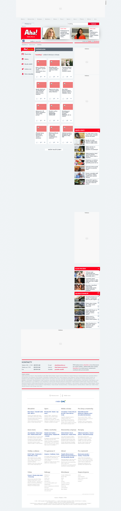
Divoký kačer (38, 454)
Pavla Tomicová (47, 383)
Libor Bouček (85, 380)
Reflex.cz (89, 19)
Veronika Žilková (81, 384)
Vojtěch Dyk (88, 384)
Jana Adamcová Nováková (67, 378)
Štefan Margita (91, 383)
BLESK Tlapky (31, 454)
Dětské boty (63, 486)
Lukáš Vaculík (52, 381)
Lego (62, 479)
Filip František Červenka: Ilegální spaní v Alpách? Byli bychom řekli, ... (35, 458)
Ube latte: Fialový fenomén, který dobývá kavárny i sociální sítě (84, 443)
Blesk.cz (23, 19)
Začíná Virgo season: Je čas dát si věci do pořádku (51, 460)
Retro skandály (29, 74)
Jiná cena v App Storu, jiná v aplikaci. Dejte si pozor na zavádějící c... (51, 444)
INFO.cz (33, 413)
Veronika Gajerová (72, 384)
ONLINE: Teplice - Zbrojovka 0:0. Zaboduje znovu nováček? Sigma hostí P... (51, 416)
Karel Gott (58, 380)
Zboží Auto (46, 487)
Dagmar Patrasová (73, 375)
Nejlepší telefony (48, 434)
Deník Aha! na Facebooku (23, 41)
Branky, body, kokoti (38, 475)
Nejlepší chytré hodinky (50, 433)
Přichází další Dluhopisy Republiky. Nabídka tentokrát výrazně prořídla (68, 443)
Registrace (24, 26)
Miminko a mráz (88, 413)
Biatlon (54, 411)
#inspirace (47, 454)
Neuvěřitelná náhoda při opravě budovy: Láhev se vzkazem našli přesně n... (67, 420)
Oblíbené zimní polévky (83, 433)
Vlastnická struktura (47, 504)
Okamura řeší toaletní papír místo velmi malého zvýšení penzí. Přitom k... (35, 416)
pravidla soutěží (59, 369)
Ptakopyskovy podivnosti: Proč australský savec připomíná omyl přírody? (84, 464)
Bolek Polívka (52, 375)
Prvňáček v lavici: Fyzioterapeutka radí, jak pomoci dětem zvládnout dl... (85, 422)
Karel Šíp (63, 380)
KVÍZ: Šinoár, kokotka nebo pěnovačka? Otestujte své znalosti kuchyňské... (85, 437)
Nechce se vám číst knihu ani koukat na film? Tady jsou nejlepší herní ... (85, 461)
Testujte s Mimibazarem (66, 475)
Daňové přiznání (65, 433)
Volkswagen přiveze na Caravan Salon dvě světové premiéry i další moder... (35, 437)
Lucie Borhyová (27, 381)
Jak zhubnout (64, 411)
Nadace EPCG (72, 434)
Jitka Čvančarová (45, 380)
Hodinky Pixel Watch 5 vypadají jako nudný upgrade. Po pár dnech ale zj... (51, 442)
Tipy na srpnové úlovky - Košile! (84, 417)
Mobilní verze (67, 395)
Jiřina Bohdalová (36, 380)
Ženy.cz (62, 19)
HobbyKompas (47, 484)
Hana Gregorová (63, 377)
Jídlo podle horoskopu (88, 434)
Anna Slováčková (39, 375)
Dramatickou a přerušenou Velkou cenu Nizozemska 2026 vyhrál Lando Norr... (35, 440)
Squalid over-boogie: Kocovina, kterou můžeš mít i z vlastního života (52, 462)
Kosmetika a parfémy (65, 482)
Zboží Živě (46, 476)
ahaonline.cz (86, 365)
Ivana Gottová (30, 378)
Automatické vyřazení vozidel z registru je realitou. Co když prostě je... (35, 443)
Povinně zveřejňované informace (80, 504)
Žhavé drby (28, 54)
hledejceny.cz (47, 475)
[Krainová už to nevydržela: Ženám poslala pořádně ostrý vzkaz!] (51, 33)
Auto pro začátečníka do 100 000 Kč (51, 486)
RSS (65, 497)
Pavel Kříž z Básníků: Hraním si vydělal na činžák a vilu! (67, 418)
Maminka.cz (47, 19)
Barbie (62, 478)
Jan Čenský (52, 378)
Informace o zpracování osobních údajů (78, 503)
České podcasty (81, 476)
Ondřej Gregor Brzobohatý (37, 383)
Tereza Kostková (39, 384)
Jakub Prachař (45, 378)
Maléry (26, 59)
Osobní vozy (47, 478)
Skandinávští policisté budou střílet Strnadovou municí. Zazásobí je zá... (68, 440)
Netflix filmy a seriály (33, 455)
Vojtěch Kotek (95, 384)
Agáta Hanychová (26, 375)
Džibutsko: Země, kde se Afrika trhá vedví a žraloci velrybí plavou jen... (35, 464)
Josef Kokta (52, 380)
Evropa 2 (80, 481)
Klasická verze (55, 395)
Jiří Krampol (29, 380)
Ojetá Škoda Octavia (48, 489)
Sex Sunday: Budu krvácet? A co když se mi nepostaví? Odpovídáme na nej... (52, 457)
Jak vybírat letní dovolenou (84, 415)
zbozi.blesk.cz (47, 481)
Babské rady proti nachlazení (68, 455)
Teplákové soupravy (65, 484)
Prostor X (30, 475)
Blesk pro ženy (31, 19)
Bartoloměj (96, 41)
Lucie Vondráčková (44, 381)
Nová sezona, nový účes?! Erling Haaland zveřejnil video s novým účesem (34, 480)
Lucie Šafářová (35, 381)
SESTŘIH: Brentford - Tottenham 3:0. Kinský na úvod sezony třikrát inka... (35, 482)
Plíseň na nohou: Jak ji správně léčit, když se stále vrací (68, 463)
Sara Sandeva (76, 383)
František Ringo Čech (54, 377)
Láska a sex (28, 69)
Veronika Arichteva (63, 384)
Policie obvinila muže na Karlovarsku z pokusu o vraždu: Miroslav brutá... (35, 422)
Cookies (89, 503)
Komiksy (80, 455)
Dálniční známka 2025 (36, 434)
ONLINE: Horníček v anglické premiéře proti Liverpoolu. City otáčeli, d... (51, 419)
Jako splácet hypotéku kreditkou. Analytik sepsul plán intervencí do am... (67, 437)
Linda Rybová (92, 380)
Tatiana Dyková (30, 384)
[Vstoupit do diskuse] (45, 77)
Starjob (79, 475)
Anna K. (32, 375)
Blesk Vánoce (31, 411)
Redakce (61, 497)
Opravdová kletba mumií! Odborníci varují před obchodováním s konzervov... (35, 419)
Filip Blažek (45, 377)
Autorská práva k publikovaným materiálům (39, 503)
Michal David (90, 381)
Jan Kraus (58, 378)
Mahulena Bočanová (60, 381)
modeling (39, 44)
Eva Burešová (25, 377)
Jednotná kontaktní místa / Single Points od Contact (62, 504)
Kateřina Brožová (77, 380)
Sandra (89, 41)
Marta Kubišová (76, 381)
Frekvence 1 (80, 479)
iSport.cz (68, 19)
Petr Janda (54, 383)
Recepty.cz (39, 19)
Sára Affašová (68, 383)
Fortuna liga (31, 476)
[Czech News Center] (63, 401)
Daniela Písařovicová (83, 375)
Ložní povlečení (64, 487)
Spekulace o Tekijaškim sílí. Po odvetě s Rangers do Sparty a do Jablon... (52, 422)
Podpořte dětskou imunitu (67, 454)
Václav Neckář (55, 384)
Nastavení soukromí (38, 504)
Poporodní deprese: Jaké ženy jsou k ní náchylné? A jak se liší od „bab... (68, 460)
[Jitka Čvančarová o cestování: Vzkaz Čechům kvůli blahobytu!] (81, 33)
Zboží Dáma (46, 479)
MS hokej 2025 (47, 411)
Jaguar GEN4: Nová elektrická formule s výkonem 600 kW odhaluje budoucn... (85, 458)
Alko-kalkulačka (31, 433)
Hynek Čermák (89, 377)
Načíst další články (54, 149)
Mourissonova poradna (83, 454)
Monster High (64, 476)
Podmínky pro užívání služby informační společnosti (59, 503)
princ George (33, 386)
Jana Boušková (77, 378)
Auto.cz (75, 19)
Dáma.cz (55, 19)
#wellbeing (52, 454)
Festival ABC (86, 455)
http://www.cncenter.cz (61, 367)
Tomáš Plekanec (47, 384)
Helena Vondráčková (80, 377)
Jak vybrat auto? (47, 490)
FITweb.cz (82, 19)
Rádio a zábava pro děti (82, 478)
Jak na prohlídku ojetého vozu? (50, 482)
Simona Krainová (84, 383)
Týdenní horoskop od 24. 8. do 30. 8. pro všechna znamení (85, 419)
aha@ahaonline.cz (60, 365)
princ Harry (39, 386)
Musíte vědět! (28, 64)
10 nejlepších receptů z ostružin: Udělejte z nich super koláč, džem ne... (84, 440)
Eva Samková (32, 377)
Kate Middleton (69, 380)
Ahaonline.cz (25, 44)
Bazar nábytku (64, 489)
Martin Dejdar (83, 381)
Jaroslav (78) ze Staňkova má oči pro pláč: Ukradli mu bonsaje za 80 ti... (68, 423)
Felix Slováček (39, 377)
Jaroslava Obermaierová (86, 378)
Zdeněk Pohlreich (26, 386)
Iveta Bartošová (37, 378)
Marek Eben (69, 381)
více (95, 19)
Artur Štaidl (45, 375)
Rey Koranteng (61, 383)
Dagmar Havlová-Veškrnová (62, 375)
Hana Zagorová (71, 377)
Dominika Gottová (93, 375)
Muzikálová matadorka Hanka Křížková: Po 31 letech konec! (34, 485)
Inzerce (56, 497)
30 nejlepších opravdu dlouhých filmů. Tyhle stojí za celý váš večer (51, 439)
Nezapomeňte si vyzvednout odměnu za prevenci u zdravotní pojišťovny (68, 465)
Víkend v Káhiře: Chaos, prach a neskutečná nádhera (34, 461)
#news (57, 454)
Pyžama (62, 481)
